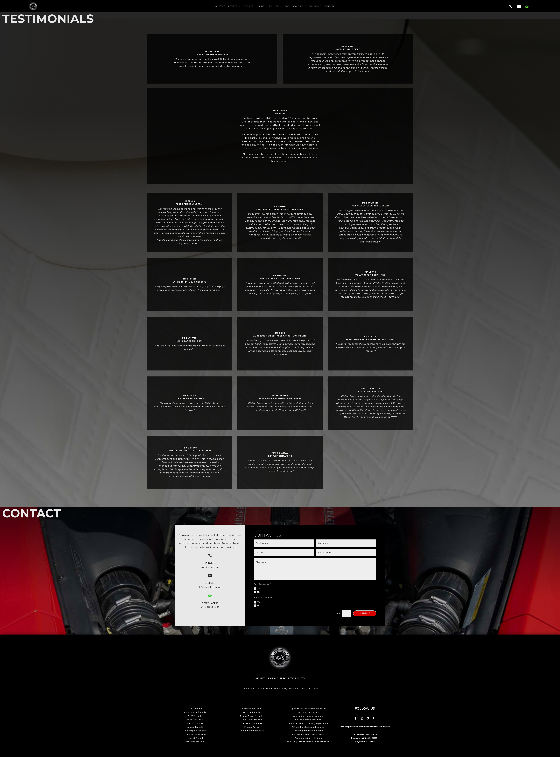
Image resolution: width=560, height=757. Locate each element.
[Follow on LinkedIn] (374, 718)
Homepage (219, 6)
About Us (298, 6)
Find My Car (266, 6)
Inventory (234, 6)
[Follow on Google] (368, 718)
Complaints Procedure (252, 731)
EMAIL (210, 583)
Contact (329, 6)
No (258, 592)
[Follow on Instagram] (361, 718)
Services (248, 6)
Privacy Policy (251, 727)
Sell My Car (282, 6)
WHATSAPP (210, 602)
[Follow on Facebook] (355, 718)
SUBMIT (364, 613)
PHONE (210, 563)
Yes (259, 589)
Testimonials (313, 6)
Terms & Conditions (251, 723)
